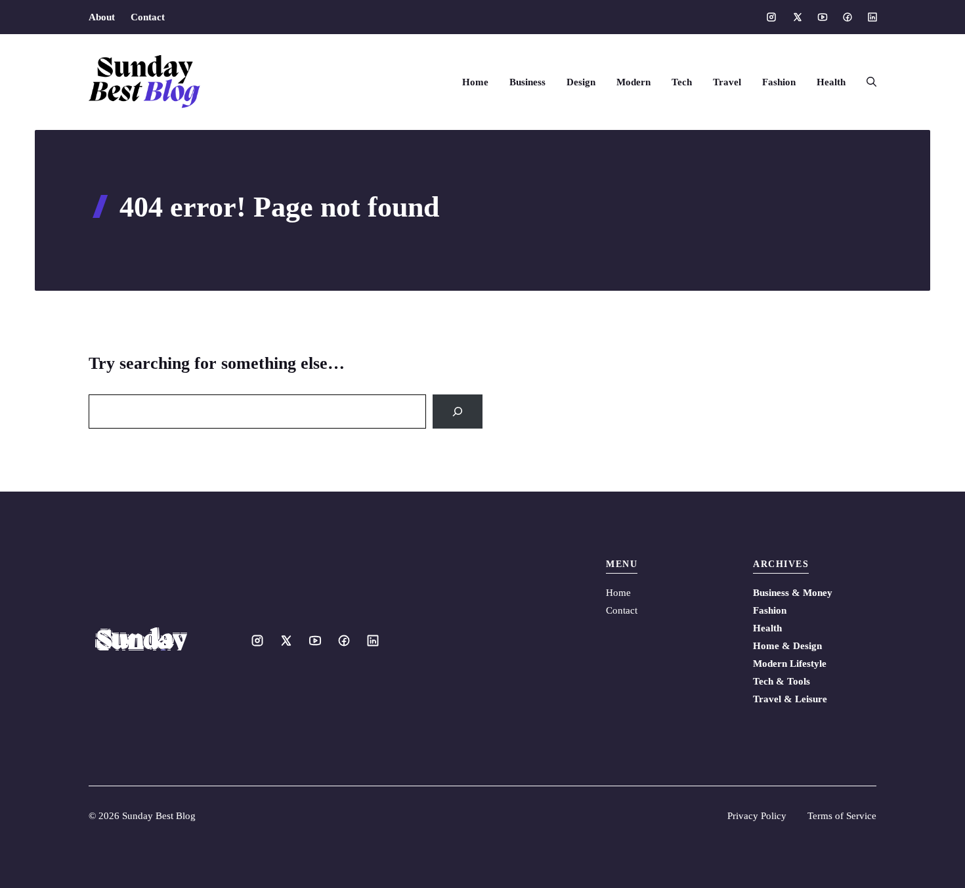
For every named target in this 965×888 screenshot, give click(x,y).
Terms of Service (841, 816)
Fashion (779, 82)
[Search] (457, 411)
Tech (682, 82)
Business (527, 82)
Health (831, 82)
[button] (866, 82)
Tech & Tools (781, 681)
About (102, 17)
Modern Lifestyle (789, 663)
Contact (148, 17)
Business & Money (792, 592)
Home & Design (787, 646)
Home (475, 82)
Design (581, 82)
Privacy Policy (756, 816)
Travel (727, 82)
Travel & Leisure (790, 699)
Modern (633, 82)
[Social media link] (771, 17)
